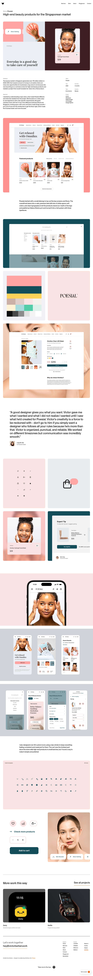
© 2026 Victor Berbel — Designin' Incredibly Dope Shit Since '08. (19, 958)
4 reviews (86, 949)
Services (63, 3)
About (74, 3)
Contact (89, 3)
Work (69, 3)
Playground (82, 3)
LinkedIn (76, 943)
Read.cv (86, 943)
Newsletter (65, 956)
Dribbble (76, 945)
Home (64, 943)
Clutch (86, 947)
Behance (76, 947)
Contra (86, 945)
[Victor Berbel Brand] (3, 4)
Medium (76, 949)
